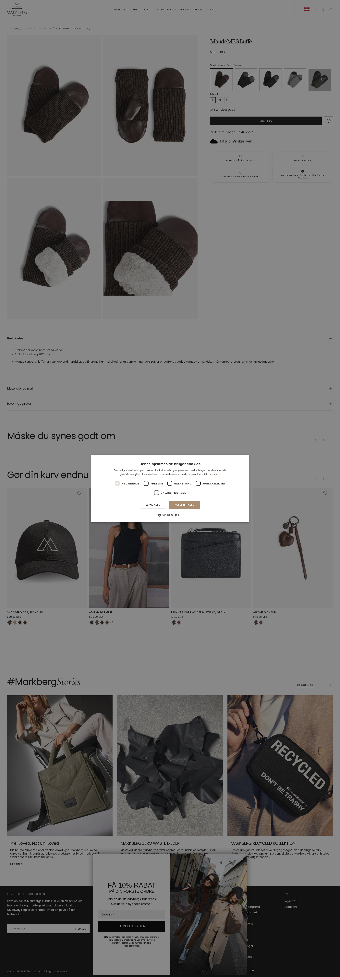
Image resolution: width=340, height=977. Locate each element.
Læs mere (214, 474)
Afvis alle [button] (153, 504)
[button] (170, 515)
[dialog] (170, 488)
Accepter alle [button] (184, 504)
